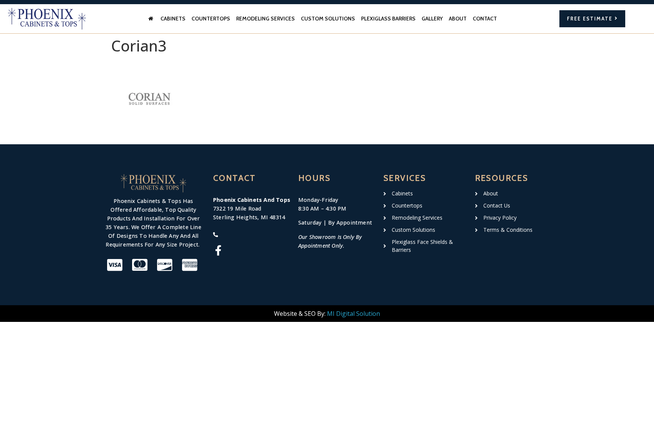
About (458, 18)
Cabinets (172, 18)
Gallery (432, 18)
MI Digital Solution (353, 313)
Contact (485, 18)
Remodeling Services (265, 18)
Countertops (211, 18)
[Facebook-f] (218, 250)
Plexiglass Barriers (388, 18)
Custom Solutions (328, 18)
